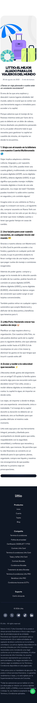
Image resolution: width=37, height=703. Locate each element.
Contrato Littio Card (18, 548)
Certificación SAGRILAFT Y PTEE (18, 544)
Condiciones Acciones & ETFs (18, 582)
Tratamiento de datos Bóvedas (18, 570)
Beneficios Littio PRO (18, 578)
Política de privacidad (18, 540)
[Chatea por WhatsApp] (32, 691)
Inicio (18, 509)
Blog (18, 522)
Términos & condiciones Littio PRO (18, 574)
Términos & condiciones (18, 535)
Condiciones (15, 565)
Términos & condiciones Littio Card (18, 553)
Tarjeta (18, 518)
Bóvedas (22, 561)
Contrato (15, 561)
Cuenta (18, 513)
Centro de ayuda (18, 596)
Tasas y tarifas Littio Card (18, 557)
